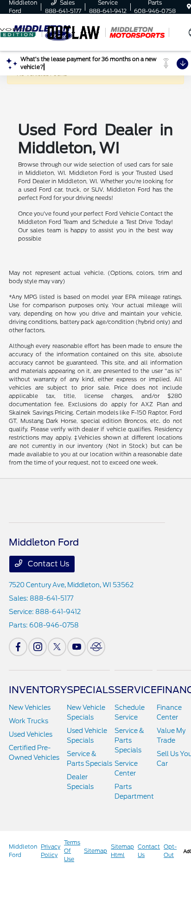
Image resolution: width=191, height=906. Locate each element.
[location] (189, 6)
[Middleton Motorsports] (137, 32)
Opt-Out (170, 850)
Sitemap (95, 850)
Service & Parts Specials (129, 740)
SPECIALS (91, 689)
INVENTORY (38, 689)
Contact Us (47, 563)
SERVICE (136, 689)
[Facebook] (18, 647)
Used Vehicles (30, 734)
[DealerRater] (96, 647)
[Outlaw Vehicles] (74, 32)
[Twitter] (57, 647)
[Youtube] (76, 647)
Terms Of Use (72, 851)
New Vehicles (30, 707)
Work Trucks (28, 721)
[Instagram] (37, 647)
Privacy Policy (50, 850)
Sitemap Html (122, 850)
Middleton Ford (23, 850)
